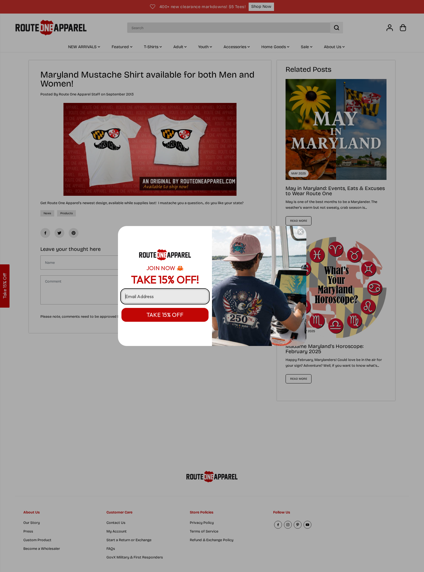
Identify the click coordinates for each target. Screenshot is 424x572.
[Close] (300, 231)
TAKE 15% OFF (165, 314)
